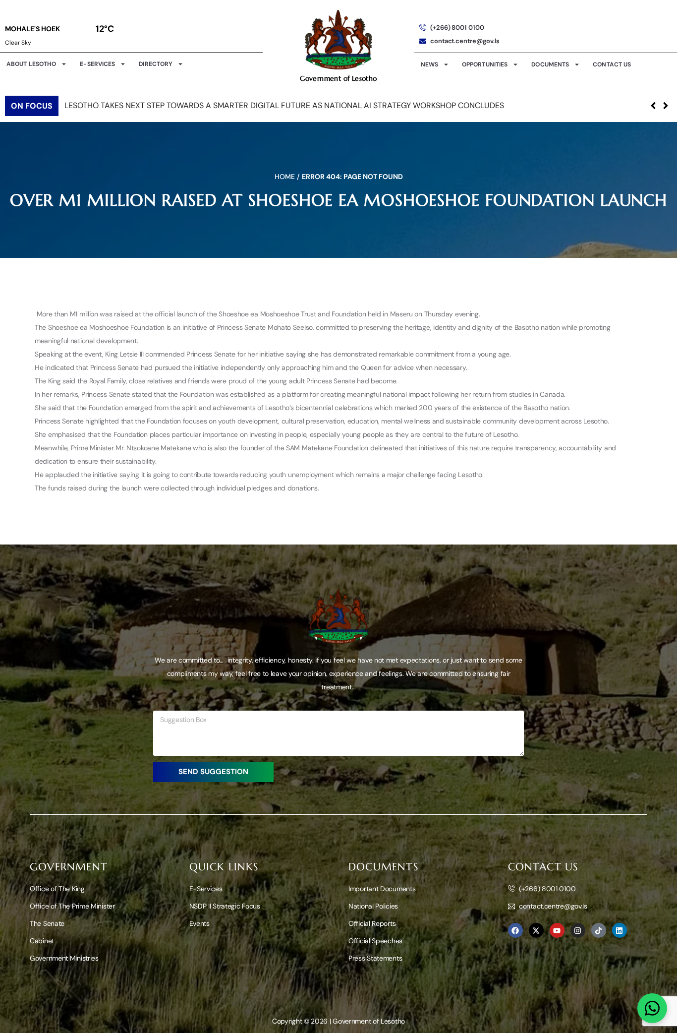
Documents (550, 64)
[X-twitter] (536, 930)
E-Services (97, 64)
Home (285, 176)
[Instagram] (577, 930)
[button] (665, 106)
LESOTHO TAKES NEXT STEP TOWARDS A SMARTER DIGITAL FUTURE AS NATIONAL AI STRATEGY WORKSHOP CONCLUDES (284, 105)
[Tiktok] (598, 930)
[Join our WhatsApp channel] (652, 1008)
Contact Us (612, 64)
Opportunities (485, 64)
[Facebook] (515, 930)
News (429, 64)
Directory (155, 64)
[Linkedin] (619, 930)
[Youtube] (557, 930)
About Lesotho (31, 64)
